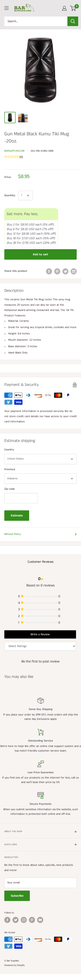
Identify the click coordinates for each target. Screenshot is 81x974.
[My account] (64, 8)
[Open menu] (6, 8)
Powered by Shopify (14, 965)
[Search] (72, 21)
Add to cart (40, 254)
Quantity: (10, 195)
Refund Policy (12, 534)
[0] (73, 8)
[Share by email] (74, 271)
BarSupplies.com (14, 151)
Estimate (17, 515)
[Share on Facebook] (49, 271)
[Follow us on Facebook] (7, 920)
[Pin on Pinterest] (57, 271)
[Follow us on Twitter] (16, 920)
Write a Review (40, 634)
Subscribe (17, 896)
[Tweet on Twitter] (65, 271)
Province (9, 469)
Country (9, 450)
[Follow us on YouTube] (40, 920)
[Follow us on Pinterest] (32, 920)
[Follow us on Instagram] (24, 920)
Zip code (9, 489)
